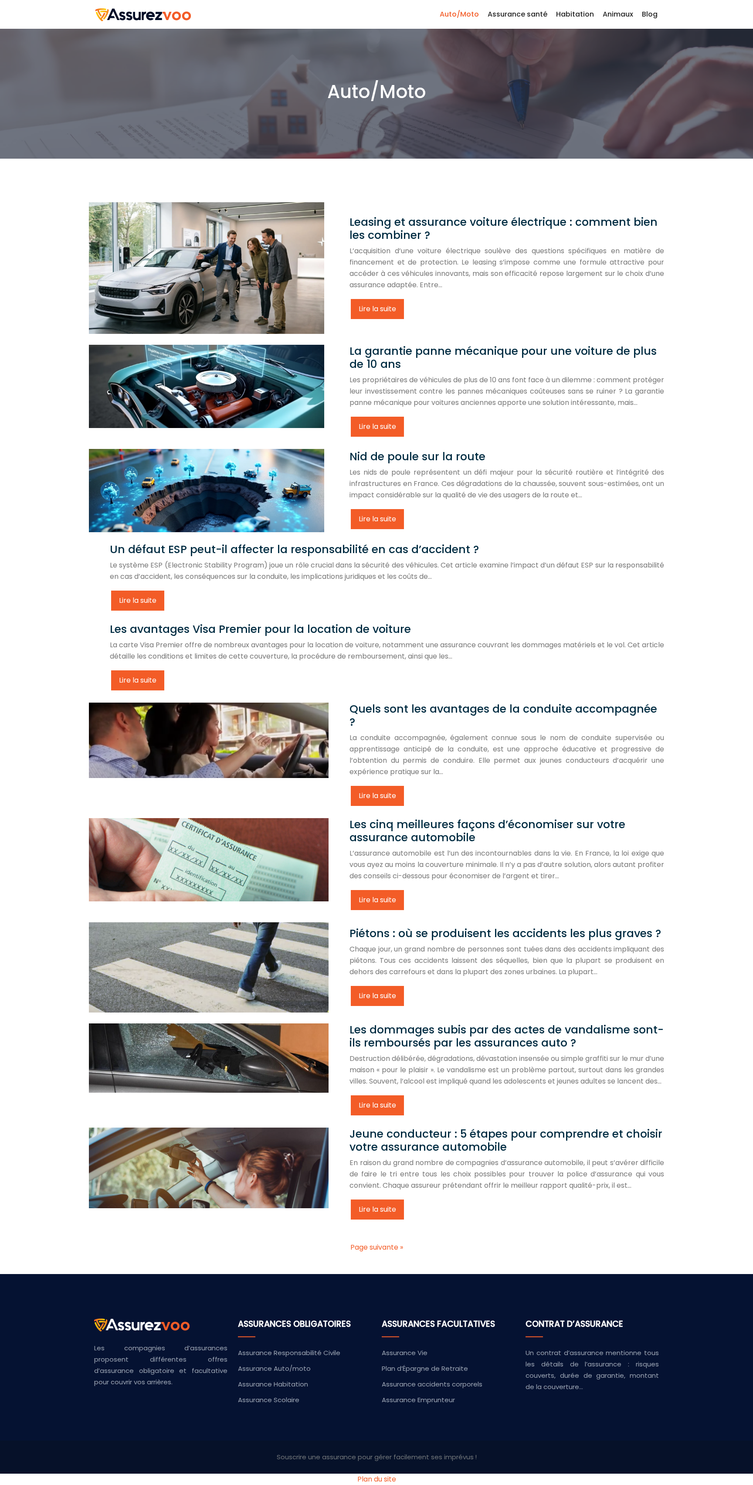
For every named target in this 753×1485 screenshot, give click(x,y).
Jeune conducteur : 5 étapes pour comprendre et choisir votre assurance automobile (505, 1140)
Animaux (618, 14)
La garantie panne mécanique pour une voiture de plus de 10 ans (503, 357)
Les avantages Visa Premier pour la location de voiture (260, 629)
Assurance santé (517, 14)
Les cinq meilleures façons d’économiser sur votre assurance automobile (487, 831)
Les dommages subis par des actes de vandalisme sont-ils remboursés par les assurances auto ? (506, 1036)
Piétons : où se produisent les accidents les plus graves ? (505, 933)
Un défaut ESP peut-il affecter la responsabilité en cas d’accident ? (294, 549)
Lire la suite (377, 309)
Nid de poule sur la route (417, 456)
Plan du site (376, 1479)
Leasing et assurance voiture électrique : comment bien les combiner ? (503, 228)
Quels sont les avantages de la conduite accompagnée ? (503, 715)
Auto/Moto (459, 14)
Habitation (575, 14)
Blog (650, 14)
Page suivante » (376, 1247)
